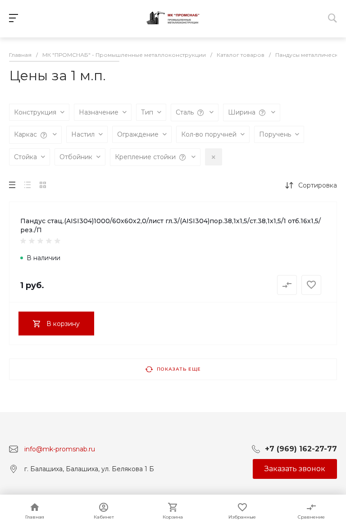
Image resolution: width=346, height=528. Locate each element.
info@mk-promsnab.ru (59, 449)
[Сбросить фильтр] (213, 156)
